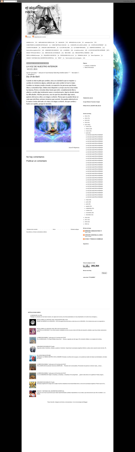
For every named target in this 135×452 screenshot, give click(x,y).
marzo (87, 130)
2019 (86, 221)
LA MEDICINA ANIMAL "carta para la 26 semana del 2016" (51, 364)
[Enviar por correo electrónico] (29, 69)
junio (87, 202)
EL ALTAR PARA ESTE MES (44, 355)
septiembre (89, 208)
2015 (86, 124)
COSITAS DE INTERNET (97, 45)
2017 (86, 219)
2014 (86, 122)
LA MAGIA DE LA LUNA (36, 315)
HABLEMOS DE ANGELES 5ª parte (45, 346)
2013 (86, 120)
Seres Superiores (95, 55)
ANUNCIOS (61, 42)
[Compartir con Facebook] (35, 69)
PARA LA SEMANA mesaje (33, 55)
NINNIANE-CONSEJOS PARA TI (93, 231)
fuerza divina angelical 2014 (33, 50)
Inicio (54, 229)
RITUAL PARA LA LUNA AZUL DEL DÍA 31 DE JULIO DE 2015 (52, 328)
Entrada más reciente (32, 229)
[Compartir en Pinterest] (36, 69)
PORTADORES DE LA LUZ (67, 55)
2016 (86, 217)
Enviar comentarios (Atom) (40, 232)
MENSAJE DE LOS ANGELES (52, 52)
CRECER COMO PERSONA (48, 47)
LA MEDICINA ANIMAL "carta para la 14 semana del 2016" (51, 337)
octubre (88, 210)
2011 (86, 116)
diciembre (88, 214)
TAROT (59, 58)
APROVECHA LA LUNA (75, 42)
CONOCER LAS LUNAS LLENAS (78, 45)
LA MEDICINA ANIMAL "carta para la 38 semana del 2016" (51, 373)
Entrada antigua (75, 229)
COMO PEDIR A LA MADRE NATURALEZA (37, 45)
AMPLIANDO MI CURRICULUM (46, 42)
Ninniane (28, 37)
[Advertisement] (53, 215)
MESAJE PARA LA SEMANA (82, 52)
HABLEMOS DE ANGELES (52, 50)
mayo (87, 199)
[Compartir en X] (33, 69)
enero (87, 126)
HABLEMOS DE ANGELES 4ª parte (45, 382)
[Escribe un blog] (31, 69)
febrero (88, 128)
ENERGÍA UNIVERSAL (95, 47)
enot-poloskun (68, 402)
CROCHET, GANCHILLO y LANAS (94, 235)
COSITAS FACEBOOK (31, 47)
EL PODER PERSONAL (80, 47)
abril (87, 133)
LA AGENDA (66, 50)
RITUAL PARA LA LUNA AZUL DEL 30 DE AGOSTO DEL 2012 (52, 319)
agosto (88, 206)
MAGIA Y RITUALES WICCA (33, 52)
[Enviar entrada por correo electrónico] (27, 69)
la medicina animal (79, 50)
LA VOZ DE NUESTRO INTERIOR (96, 50)
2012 (86, 118)
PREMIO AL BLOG (82, 55)
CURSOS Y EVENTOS (90, 65)
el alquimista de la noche (39, 37)
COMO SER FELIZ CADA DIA (59, 45)
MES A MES (68, 52)
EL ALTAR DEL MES (65, 47)
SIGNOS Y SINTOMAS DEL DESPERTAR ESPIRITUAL (40, 58)
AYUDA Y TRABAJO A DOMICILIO (94, 239)
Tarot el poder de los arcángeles (73, 58)
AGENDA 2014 (30, 42)
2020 (86, 224)
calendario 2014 (89, 42)
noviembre (89, 212)
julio (87, 204)
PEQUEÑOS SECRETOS (50, 55)
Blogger (85, 402)
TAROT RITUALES (89, 67)
